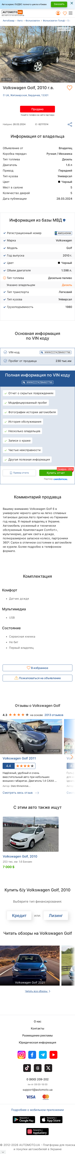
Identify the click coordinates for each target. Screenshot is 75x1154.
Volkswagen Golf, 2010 (20, 856)
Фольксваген (32, 20)
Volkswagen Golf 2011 (19, 758)
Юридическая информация (37, 1042)
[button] (71, 13)
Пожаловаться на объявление (39, 678)
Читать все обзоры (36, 991)
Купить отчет (59, 472)
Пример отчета (21, 472)
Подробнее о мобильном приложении (37, 1110)
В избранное (39, 668)
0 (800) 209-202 (38, 1079)
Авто (20, 20)
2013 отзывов (53, 715)
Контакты (37, 1028)
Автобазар (8, 20)
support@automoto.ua (37, 1089)
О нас (37, 1021)
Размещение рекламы (37, 1035)
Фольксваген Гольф (54, 20)
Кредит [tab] (19, 915)
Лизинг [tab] (56, 915)
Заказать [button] (59, 3)
